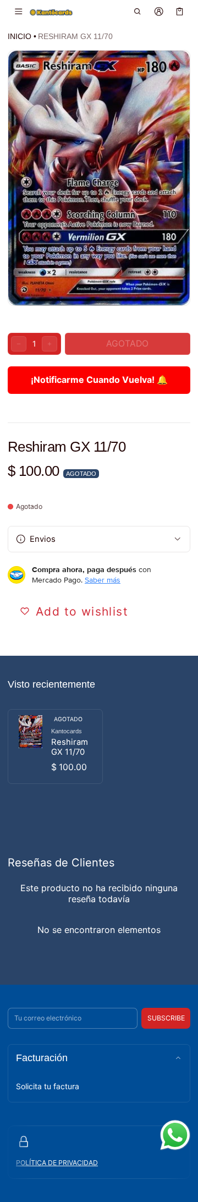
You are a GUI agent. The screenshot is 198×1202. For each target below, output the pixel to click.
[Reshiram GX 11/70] (55, 746)
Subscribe (166, 1018)
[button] (137, 11)
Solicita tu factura (47, 1086)
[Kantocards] (51, 11)
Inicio (19, 36)
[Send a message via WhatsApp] (175, 1135)
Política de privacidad (57, 1163)
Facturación (42, 1057)
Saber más (102, 579)
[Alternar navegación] (18, 11)
